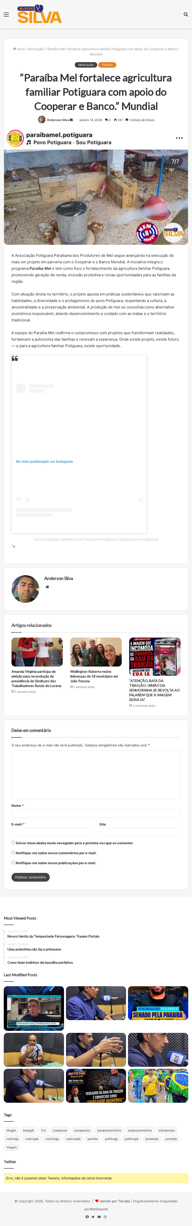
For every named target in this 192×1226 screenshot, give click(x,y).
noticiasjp (52, 1139)
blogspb (28, 1130)
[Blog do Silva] (39, 14)
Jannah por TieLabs (115, 1201)
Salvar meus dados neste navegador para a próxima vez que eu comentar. (75, 843)
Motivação (36, 49)
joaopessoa (82, 1130)
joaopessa (60, 1130)
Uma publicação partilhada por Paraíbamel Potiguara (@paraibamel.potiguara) (96, 539)
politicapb (131, 1139)
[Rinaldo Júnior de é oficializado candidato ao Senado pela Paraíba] (158, 1003)
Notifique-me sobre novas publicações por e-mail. (56, 863)
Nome (18, 806)
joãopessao (167, 1130)
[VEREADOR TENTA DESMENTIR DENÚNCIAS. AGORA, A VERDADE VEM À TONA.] (96, 1086)
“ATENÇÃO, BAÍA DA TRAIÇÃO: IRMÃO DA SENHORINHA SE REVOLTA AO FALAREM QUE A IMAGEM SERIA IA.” (154, 690)
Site (103, 824)
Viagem (11, 1147)
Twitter (10, 1161)
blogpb (11, 1130)
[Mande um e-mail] (71, 120)
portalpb (171, 1139)
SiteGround (99, 1209)
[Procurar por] (185, 16)
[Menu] (6, 16)
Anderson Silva (58, 120)
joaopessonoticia (109, 1130)
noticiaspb (73, 1139)
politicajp (111, 1139)
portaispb (152, 1139)
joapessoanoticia (140, 1130)
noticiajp (12, 1139)
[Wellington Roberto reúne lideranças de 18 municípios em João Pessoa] (96, 652)
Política (107, 65)
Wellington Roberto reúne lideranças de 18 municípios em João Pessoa (94, 676)
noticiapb (32, 1139)
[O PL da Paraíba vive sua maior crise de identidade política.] (34, 1008)
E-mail (18, 824)
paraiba (93, 1139)
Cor (43, 1130)
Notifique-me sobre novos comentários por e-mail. (56, 853)
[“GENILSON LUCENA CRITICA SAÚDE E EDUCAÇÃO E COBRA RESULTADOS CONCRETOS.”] (96, 1003)
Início (20, 49)
